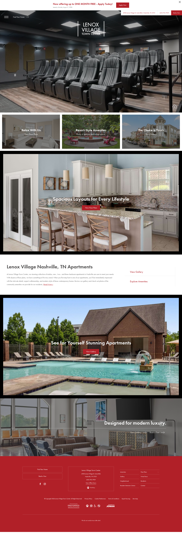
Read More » (48, 284)
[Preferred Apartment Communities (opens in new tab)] (74, 508)
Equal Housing (126, 499)
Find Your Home (19, 17)
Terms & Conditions (113, 499)
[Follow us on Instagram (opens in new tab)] (45, 484)
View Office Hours (91, 483)
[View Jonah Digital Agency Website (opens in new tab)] (110, 506)
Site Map (135, 499)
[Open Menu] (6, 17)
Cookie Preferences (100, 499)
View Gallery (136, 432)
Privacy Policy (88, 499)
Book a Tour (155, 432)
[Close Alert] (180, 2)
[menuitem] (129, 472)
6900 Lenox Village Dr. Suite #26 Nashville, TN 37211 (91, 475)
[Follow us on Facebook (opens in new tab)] (40, 484)
